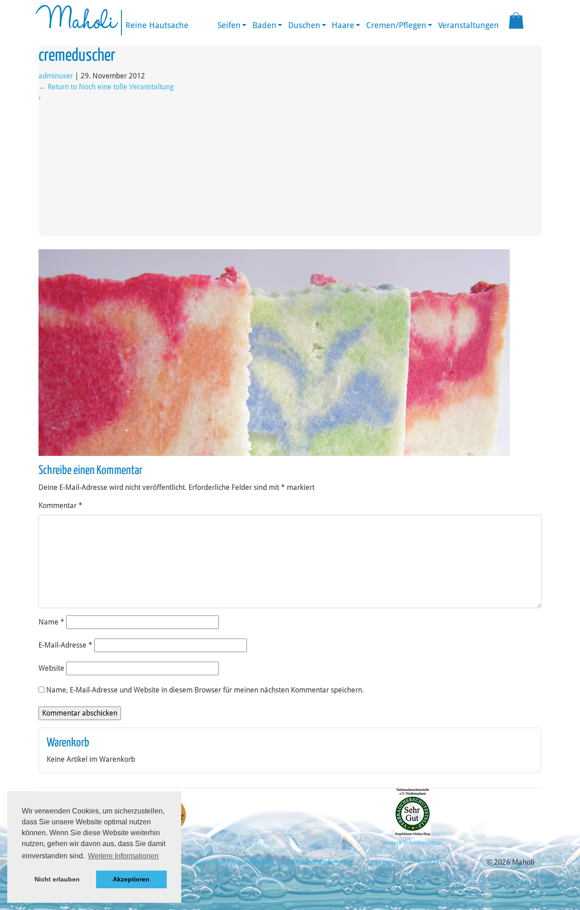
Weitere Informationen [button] (123, 856)
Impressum (385, 862)
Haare (343, 25)
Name (51, 622)
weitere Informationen (412, 842)
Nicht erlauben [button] (57, 879)
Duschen (304, 25)
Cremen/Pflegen (396, 25)
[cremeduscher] (274, 352)
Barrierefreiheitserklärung (232, 862)
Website (51, 668)
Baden (264, 25)
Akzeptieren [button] (131, 879)
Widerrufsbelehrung (321, 862)
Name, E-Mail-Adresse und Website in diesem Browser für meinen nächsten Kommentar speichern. (205, 690)
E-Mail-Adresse (65, 645)
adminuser (56, 76)
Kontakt (430, 862)
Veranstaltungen (468, 25)
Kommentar (60, 505)
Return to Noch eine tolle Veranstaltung (106, 86)
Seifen (229, 25)
